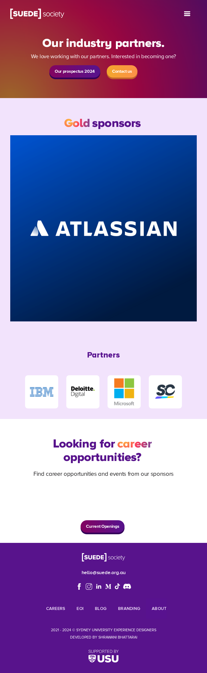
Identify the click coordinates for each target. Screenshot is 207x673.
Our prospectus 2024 (75, 71)
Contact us (122, 71)
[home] (37, 14)
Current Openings (102, 526)
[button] (187, 13)
